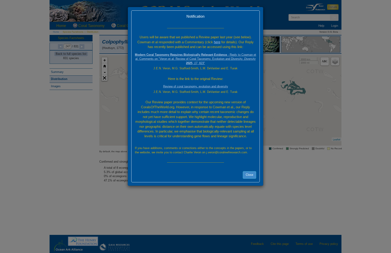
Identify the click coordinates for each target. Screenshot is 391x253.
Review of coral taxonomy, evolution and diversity (195, 86)
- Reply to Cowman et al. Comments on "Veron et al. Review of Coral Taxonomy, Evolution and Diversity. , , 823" (195, 59)
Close (249, 174)
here (217, 42)
